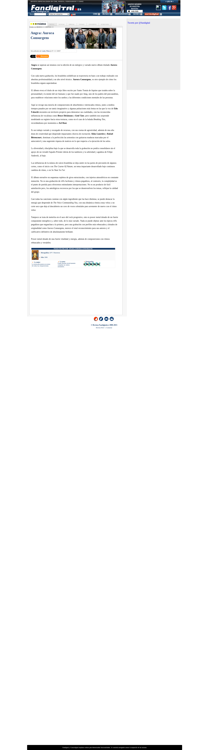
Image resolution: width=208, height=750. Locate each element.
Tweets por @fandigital (138, 22)
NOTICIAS (61, 24)
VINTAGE (81, 24)
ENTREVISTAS (104, 24)
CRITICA (51, 24)
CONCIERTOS (92, 24)
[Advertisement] (57, 292)
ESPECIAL (71, 24)
